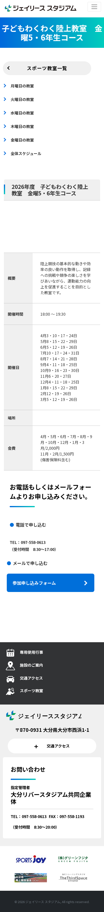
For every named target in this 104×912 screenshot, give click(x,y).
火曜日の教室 (22, 99)
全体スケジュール (26, 153)
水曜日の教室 (22, 113)
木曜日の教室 (22, 126)
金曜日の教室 (22, 140)
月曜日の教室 (22, 86)
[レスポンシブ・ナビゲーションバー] (94, 7)
